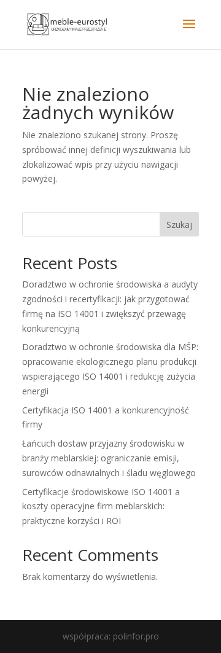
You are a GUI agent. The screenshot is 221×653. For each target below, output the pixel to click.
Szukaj (179, 224)
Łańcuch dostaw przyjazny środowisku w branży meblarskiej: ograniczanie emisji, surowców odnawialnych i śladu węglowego (109, 458)
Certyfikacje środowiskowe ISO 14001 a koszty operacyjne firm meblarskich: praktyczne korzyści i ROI (101, 506)
